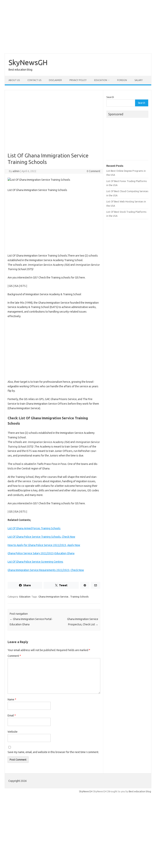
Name (12, 699)
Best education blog (140, 791)
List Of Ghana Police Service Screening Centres (35, 561)
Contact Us (34, 80)
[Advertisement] (78, 26)
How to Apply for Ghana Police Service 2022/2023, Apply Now (44, 545)
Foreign (122, 80)
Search (110, 97)
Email (12, 715)
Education (100, 80)
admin (16, 171)
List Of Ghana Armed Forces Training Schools (34, 528)
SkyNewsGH (28, 62)
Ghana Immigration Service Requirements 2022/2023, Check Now (46, 570)
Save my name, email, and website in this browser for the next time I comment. (53, 752)
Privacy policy (78, 80)
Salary (139, 80)
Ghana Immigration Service (53, 596)
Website (13, 731)
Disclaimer (55, 80)
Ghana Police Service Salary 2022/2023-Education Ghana (41, 553)
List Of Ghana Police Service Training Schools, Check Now (41, 536)
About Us (14, 80)
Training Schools (79, 596)
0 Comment (93, 171)
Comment (14, 655)
